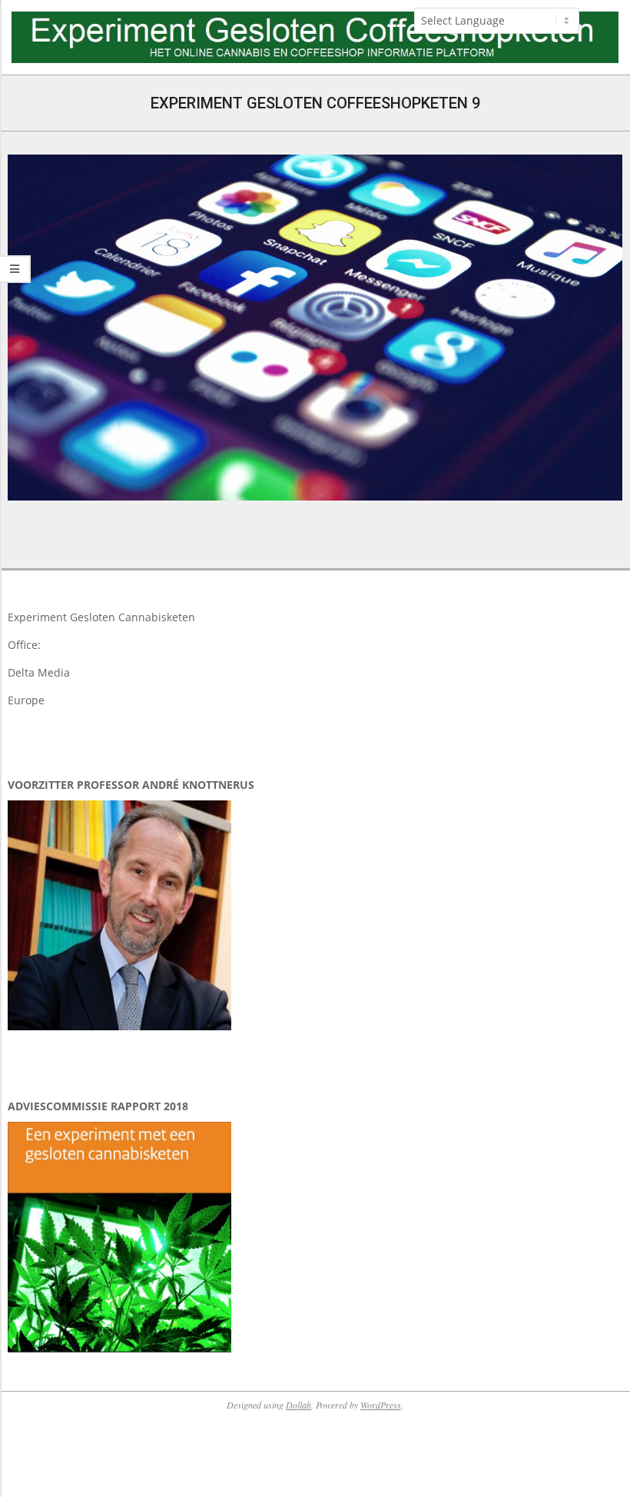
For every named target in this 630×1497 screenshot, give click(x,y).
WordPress (380, 1405)
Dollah (298, 1405)
